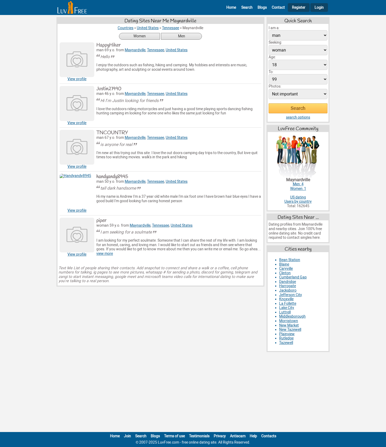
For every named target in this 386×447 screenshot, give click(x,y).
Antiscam (238, 436)
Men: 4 (298, 184)
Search (247, 7)
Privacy (220, 436)
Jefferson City (290, 295)
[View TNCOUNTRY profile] (77, 147)
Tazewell (286, 343)
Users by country (298, 201)
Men (181, 36)
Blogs (262, 7)
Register (298, 7)
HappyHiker (108, 45)
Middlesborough (292, 316)
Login (319, 7)
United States (176, 50)
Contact (278, 7)
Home (231, 7)
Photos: (275, 86)
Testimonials (199, 436)
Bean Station (289, 260)
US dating (298, 197)
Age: (272, 57)
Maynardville (135, 50)
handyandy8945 (112, 176)
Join (127, 436)
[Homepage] (72, 7)
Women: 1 (298, 188)
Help (253, 436)
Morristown (288, 321)
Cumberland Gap (293, 277)
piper (101, 220)
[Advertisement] (193, 393)
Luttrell (285, 312)
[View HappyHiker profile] (77, 59)
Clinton (285, 273)
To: (271, 72)
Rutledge (286, 338)
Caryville (286, 268)
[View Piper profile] (77, 235)
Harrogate (287, 286)
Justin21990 (108, 88)
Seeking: (275, 42)
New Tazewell (290, 329)
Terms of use (174, 436)
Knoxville (286, 299)
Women (139, 36)
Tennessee (155, 50)
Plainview (287, 334)
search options (298, 117)
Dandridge (287, 282)
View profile (76, 79)
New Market (289, 325)
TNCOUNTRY (112, 132)
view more (104, 253)
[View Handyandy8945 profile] (77, 191)
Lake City (286, 308)
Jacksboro (287, 290)
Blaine (284, 264)
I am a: (274, 28)
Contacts (268, 436)
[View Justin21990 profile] (77, 103)
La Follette (287, 303)
